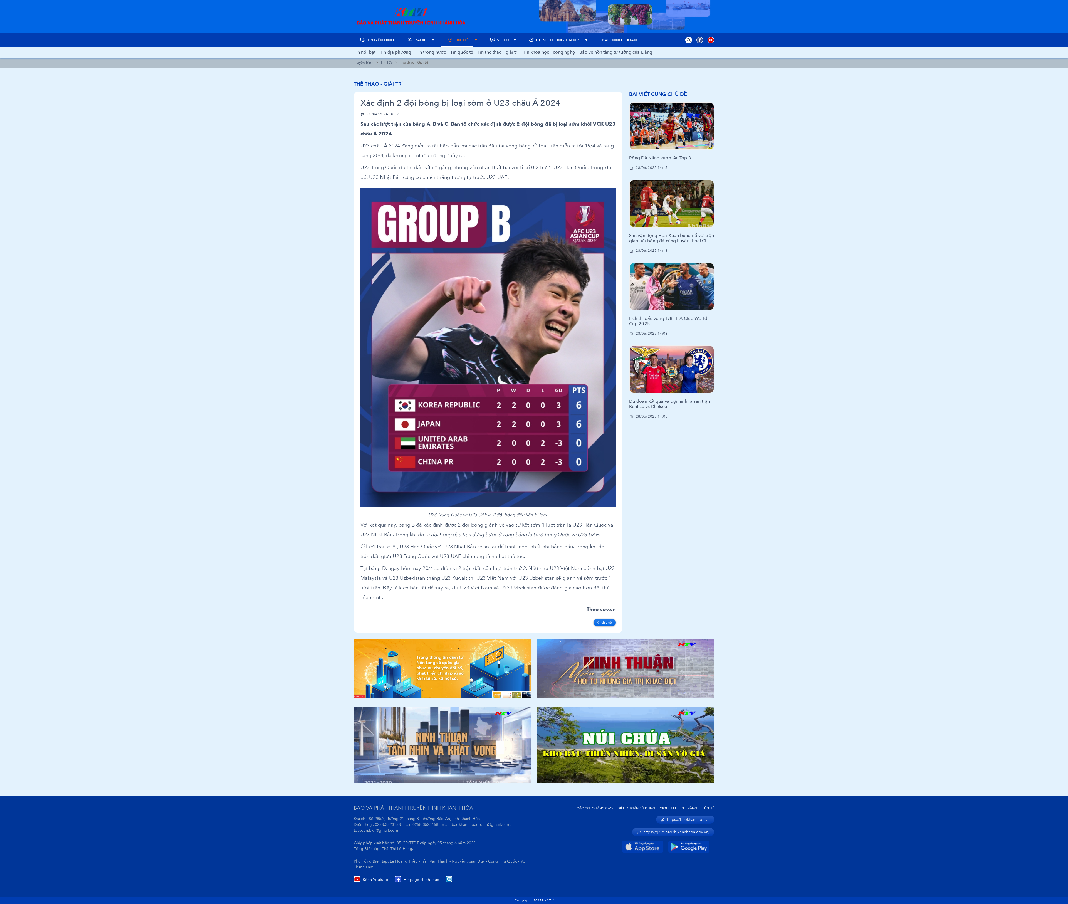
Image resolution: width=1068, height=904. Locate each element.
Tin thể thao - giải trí (498, 52)
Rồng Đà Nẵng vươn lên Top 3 (660, 158)
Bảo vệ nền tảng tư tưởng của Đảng (615, 52)
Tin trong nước (431, 52)
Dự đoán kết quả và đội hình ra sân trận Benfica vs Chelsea (669, 404)
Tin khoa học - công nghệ (549, 52)
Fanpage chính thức (421, 879)
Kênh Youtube (375, 879)
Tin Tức (386, 62)
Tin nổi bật (364, 52)
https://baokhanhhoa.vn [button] (688, 819)
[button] (688, 40)
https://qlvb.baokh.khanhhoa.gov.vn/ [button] (676, 832)
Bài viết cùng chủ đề (658, 94)
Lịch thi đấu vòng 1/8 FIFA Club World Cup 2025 (668, 321)
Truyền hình (364, 62)
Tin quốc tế (461, 52)
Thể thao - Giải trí (378, 84)
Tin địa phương (395, 52)
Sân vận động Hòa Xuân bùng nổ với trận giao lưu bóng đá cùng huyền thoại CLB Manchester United (671, 238)
